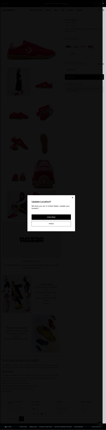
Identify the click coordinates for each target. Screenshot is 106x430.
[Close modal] (73, 197)
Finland (51, 224)
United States (51, 217)
